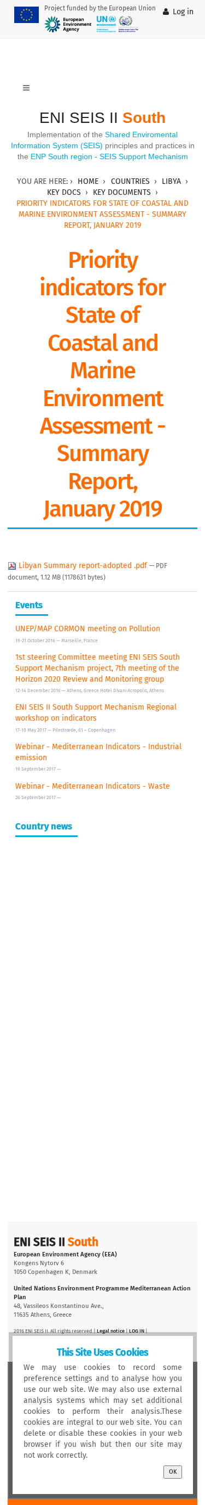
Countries (130, 181)
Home (88, 181)
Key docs (64, 192)
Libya (171, 181)
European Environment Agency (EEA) (65, 1254)
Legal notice (111, 1331)
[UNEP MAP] (117, 24)
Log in (183, 11)
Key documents (122, 192)
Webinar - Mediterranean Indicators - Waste (92, 786)
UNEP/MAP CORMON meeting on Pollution (87, 628)
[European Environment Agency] (68, 24)
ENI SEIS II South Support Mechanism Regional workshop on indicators (96, 713)
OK (173, 1471)
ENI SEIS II (102, 117)
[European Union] (26, 15)
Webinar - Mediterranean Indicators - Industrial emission (98, 752)
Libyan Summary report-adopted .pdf (82, 565)
